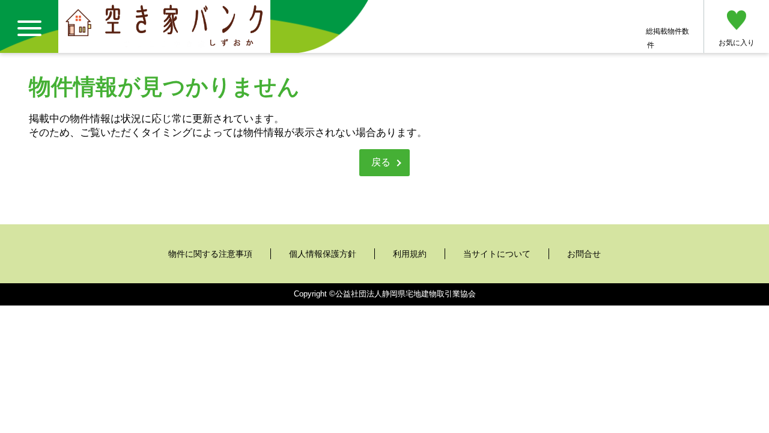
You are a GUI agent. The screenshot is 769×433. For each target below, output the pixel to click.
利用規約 (410, 254)
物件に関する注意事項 (210, 254)
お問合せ (584, 254)
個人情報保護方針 (322, 254)
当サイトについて (496, 254)
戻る (381, 162)
